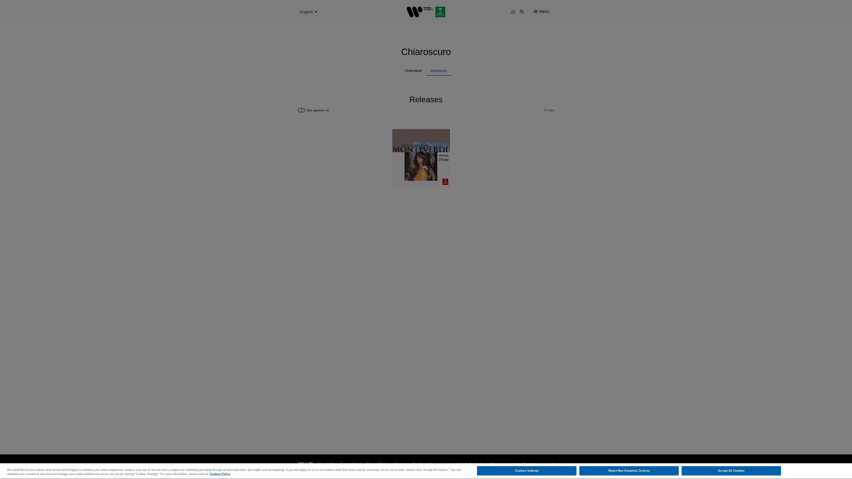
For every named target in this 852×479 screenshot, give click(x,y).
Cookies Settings (527, 470)
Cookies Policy (220, 474)
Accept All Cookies (731, 470)
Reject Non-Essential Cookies (629, 470)
